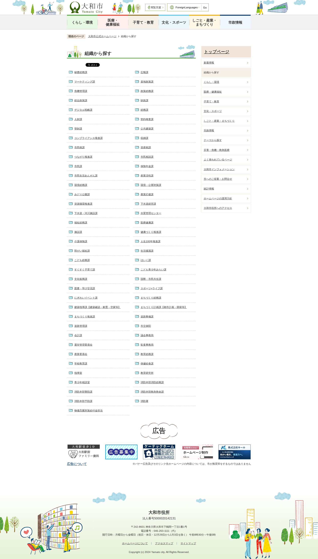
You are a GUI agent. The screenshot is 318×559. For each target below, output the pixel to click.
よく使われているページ (218, 159)
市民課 (78, 166)
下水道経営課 (148, 203)
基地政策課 (147, 81)
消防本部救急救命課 (152, 391)
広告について (77, 464)
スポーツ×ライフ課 (152, 288)
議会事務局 (147, 335)
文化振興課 (80, 278)
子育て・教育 (143, 22)
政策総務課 (147, 91)
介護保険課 (80, 241)
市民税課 (79, 147)
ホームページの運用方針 (218, 198)
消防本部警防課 (83, 391)
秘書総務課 (80, 72)
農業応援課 (147, 194)
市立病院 (146, 325)
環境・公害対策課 (151, 185)
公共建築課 (147, 128)
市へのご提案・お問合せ (218, 178)
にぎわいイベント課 (86, 297)
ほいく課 (146, 260)
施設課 (78, 231)
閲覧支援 (156, 7)
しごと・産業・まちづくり (204, 22)
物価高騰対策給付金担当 (88, 410)
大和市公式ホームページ (102, 36)
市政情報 (235, 22)
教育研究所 (147, 372)
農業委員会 (80, 354)
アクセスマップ (164, 543)
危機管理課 (80, 91)
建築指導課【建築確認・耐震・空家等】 (97, 307)
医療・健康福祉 (113, 22)
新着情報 (209, 62)
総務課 (144, 109)
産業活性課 (147, 175)
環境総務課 (80, 185)
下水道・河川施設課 (86, 213)
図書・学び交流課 (84, 288)
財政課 (144, 100)
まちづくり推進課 (84, 316)
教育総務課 (147, 354)
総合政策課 (80, 100)
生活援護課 (147, 250)
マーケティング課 (84, 81)
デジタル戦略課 (83, 109)
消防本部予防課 (83, 401)
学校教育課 (80, 363)
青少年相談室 (82, 382)
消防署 (144, 401)
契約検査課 (147, 119)
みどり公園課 (82, 194)
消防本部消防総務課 (152, 382)
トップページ (216, 51)
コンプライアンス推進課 (88, 138)
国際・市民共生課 (151, 278)
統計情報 (209, 188)
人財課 (78, 119)
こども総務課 (82, 260)
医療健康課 (147, 222)
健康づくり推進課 (151, 231)
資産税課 (146, 147)
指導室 (78, 372)
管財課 (78, 128)
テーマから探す (213, 140)
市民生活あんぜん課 (86, 175)
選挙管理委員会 (83, 344)
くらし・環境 (82, 22)
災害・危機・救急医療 (216, 150)
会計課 (78, 335)
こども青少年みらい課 (153, 269)
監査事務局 (147, 344)
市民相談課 (147, 156)
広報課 (144, 72)
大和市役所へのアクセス (218, 208)
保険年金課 (147, 166)
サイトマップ (188, 543)
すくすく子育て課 (84, 269)
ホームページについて (135, 543)
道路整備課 (147, 316)
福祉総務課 (80, 222)
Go (205, 7)
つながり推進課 (83, 156)
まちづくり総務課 (151, 297)
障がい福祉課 (82, 250)
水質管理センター (151, 213)
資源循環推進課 (83, 203)
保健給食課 (147, 363)
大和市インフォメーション (219, 169)
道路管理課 (80, 325)
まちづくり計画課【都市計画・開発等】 (164, 307)
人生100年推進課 (150, 241)
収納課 (144, 138)
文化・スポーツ (174, 22)
